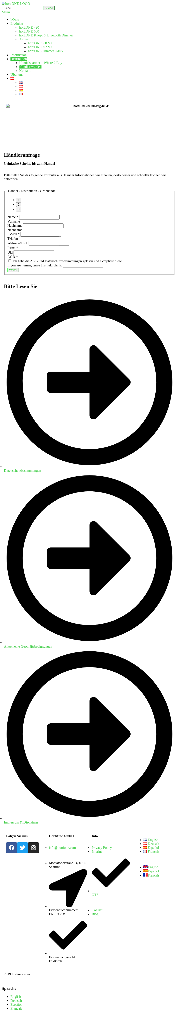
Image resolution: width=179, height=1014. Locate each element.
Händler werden (30, 67)
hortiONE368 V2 (40, 43)
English (15, 997)
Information (18, 55)
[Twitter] (22, 847)
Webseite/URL (18, 243)
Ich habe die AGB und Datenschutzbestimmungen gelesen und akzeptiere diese (67, 261)
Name (12, 217)
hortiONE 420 (29, 27)
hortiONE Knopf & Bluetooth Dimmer (46, 35)
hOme (14, 19)
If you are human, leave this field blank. (35, 265)
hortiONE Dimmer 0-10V (46, 51)
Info (95, 836)
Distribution (18, 59)
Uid (10, 252)
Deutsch (16, 1000)
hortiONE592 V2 (40, 47)
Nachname (15, 225)
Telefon (13, 238)
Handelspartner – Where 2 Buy (40, 63)
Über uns (16, 74)
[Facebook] (11, 847)
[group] (89, 204)
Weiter (13, 270)
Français (16, 1008)
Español (16, 1004)
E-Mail (13, 234)
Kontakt (24, 70)
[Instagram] (33, 847)
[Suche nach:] (22, 8)
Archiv (24, 39)
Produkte (16, 23)
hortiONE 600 (29, 31)
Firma (12, 248)
